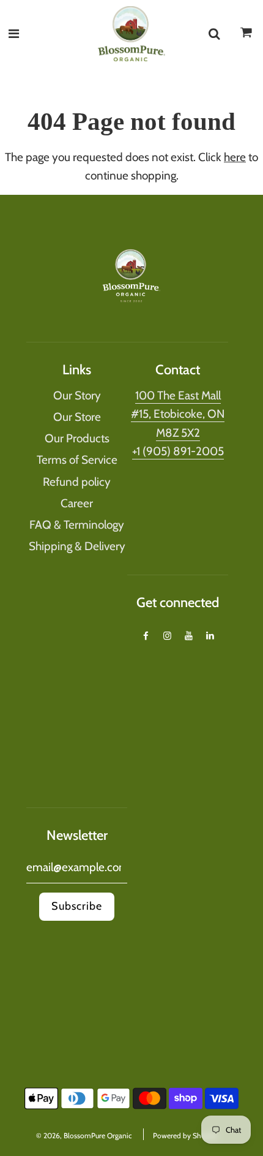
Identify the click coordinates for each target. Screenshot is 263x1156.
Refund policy (77, 482)
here (235, 157)
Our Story (77, 395)
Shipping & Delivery (77, 546)
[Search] (214, 34)
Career (77, 503)
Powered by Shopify (185, 1135)
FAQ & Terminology (76, 525)
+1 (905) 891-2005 (178, 451)
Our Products (77, 438)
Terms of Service (77, 460)
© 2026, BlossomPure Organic (84, 1135)
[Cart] (246, 36)
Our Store (77, 417)
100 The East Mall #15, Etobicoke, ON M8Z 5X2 (177, 414)
